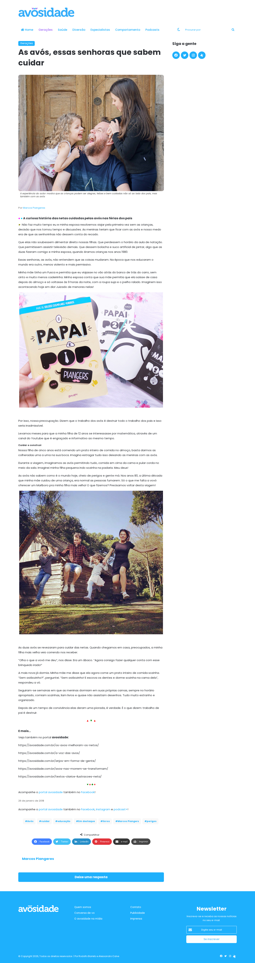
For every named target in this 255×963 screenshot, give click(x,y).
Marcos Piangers (128, 821)
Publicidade (137, 913)
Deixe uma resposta (91, 877)
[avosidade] (46, 12)
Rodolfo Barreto (87, 956)
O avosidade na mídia (88, 918)
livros (106, 821)
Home (28, 30)
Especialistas (100, 30)
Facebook (88, 792)
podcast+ (121, 809)
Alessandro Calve (109, 956)
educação (63, 821)
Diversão (78, 30)
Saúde (62, 30)
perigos (151, 821)
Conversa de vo (84, 913)
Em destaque (86, 821)
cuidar (45, 821)
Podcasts (152, 30)
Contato (135, 907)
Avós (30, 821)
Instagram (103, 809)
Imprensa (136, 918)
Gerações (45, 30)
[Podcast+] (202, 55)
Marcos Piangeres (34, 208)
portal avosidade (51, 792)
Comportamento (127, 30)
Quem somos (82, 907)
